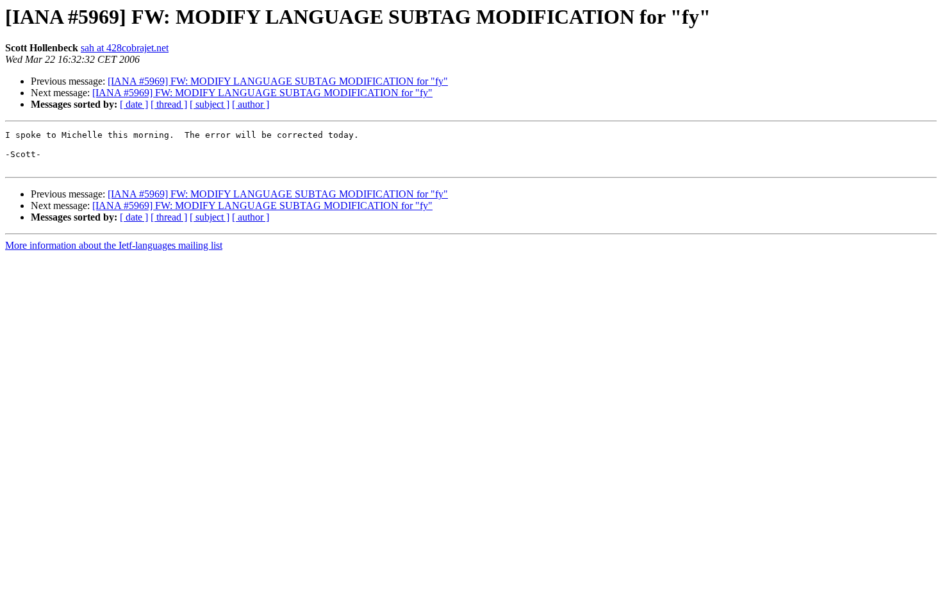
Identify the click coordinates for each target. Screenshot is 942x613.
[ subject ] (209, 104)
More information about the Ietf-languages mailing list (113, 245)
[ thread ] (169, 104)
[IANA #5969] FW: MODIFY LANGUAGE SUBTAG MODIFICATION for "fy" (278, 81)
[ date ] (134, 104)
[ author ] (250, 104)
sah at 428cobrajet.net (125, 47)
